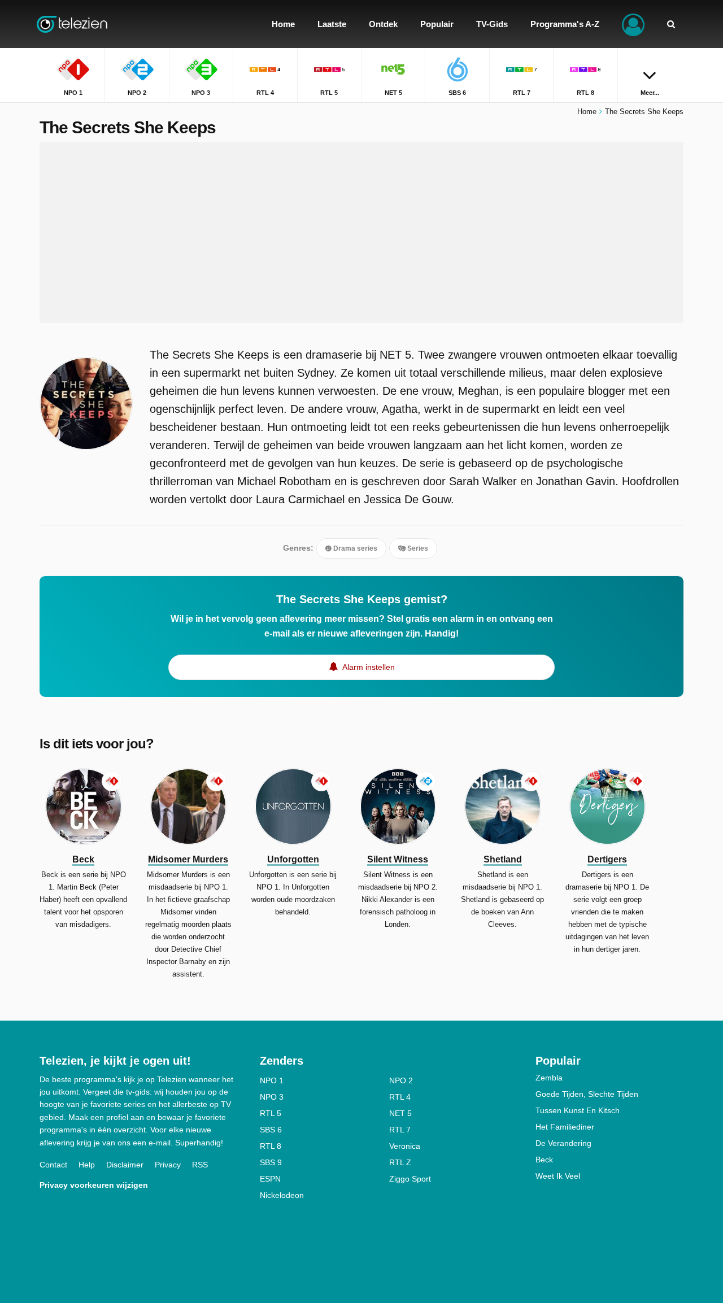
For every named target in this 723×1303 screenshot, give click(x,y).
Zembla (549, 1077)
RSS (200, 1164)
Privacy (168, 1164)
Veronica (404, 1146)
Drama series (354, 548)
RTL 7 (400, 1129)
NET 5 (400, 1113)
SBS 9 (271, 1162)
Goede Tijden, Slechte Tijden (586, 1094)
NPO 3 (272, 1096)
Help (87, 1164)
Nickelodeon (282, 1195)
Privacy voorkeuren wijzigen (94, 1184)
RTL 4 (400, 1096)
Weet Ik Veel (557, 1175)
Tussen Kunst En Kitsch (577, 1110)
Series (417, 548)
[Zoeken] (671, 24)
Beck (544, 1159)
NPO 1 (272, 1080)
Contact (53, 1164)
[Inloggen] (633, 24)
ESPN (270, 1178)
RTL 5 (270, 1113)
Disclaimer (124, 1164)
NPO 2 (401, 1080)
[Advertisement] (361, 233)
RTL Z (400, 1162)
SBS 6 (271, 1129)
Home (586, 111)
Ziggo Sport (410, 1178)
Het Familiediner (564, 1126)
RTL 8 (270, 1146)
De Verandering (563, 1143)
